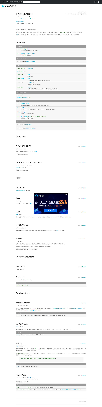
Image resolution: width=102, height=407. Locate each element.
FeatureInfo (23, 71)
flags (39, 50)
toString (23, 112)
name (29, 78)
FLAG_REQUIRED (25, 49)
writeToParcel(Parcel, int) (59, 308)
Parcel (29, 116)
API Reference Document (11, 2)
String (22, 78)
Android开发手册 (10, 6)
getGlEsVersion (24, 107)
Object (22, 18)
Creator (18, 71)
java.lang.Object (20, 21)
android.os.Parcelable (30, 61)
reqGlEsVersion (24, 55)
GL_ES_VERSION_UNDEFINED (28, 53)
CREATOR (30, 68)
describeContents (25, 103)
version (29, 87)
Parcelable (32, 18)
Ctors (67, 14)
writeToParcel (24, 116)
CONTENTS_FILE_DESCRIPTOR (32, 310)
